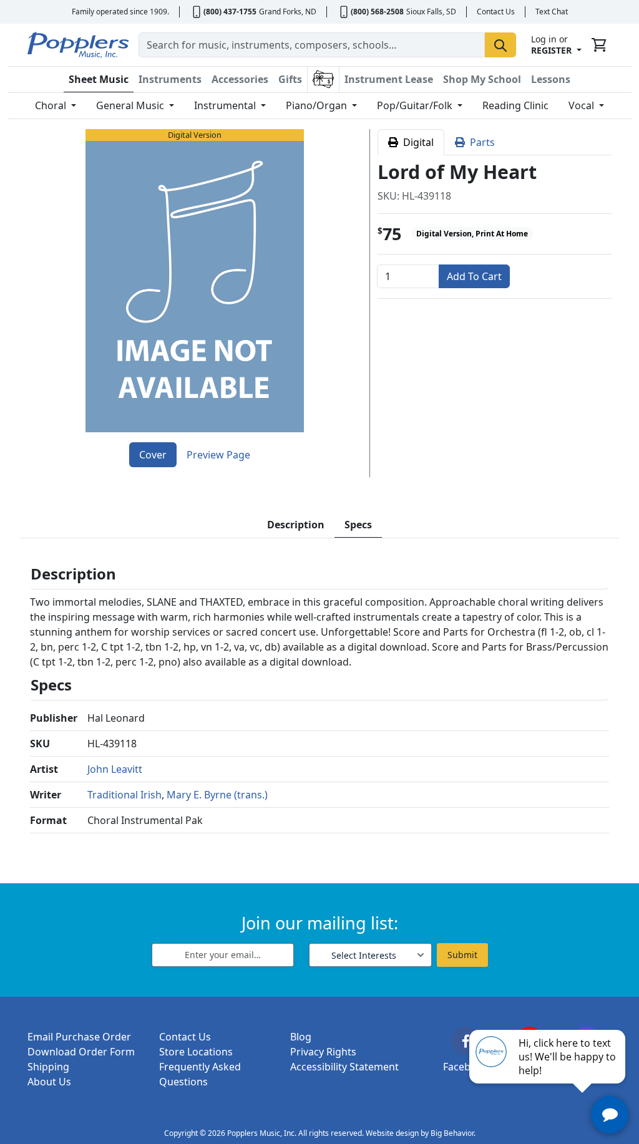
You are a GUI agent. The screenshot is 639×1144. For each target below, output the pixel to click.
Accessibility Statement (344, 1067)
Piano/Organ (317, 105)
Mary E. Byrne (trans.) (217, 795)
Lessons (550, 79)
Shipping (48, 1067)
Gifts (290, 79)
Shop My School (482, 79)
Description (295, 524)
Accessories (240, 79)
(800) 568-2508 (377, 11)
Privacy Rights (323, 1052)
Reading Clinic (515, 105)
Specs (358, 524)
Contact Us (496, 11)
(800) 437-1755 (229, 11)
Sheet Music (99, 79)
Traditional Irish (124, 795)
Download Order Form (81, 1052)
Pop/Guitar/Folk (416, 105)
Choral (52, 105)
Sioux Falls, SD (431, 11)
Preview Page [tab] (218, 455)
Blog (300, 1037)
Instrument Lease (388, 79)
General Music (131, 105)
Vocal (582, 105)
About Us (49, 1081)
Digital (416, 142)
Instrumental (226, 105)
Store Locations (196, 1052)
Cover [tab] (153, 455)
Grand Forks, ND (287, 11)
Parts (480, 142)
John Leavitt (114, 769)
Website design (392, 1133)
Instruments (170, 79)
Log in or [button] (551, 44)
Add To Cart (474, 276)
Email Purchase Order (79, 1037)
